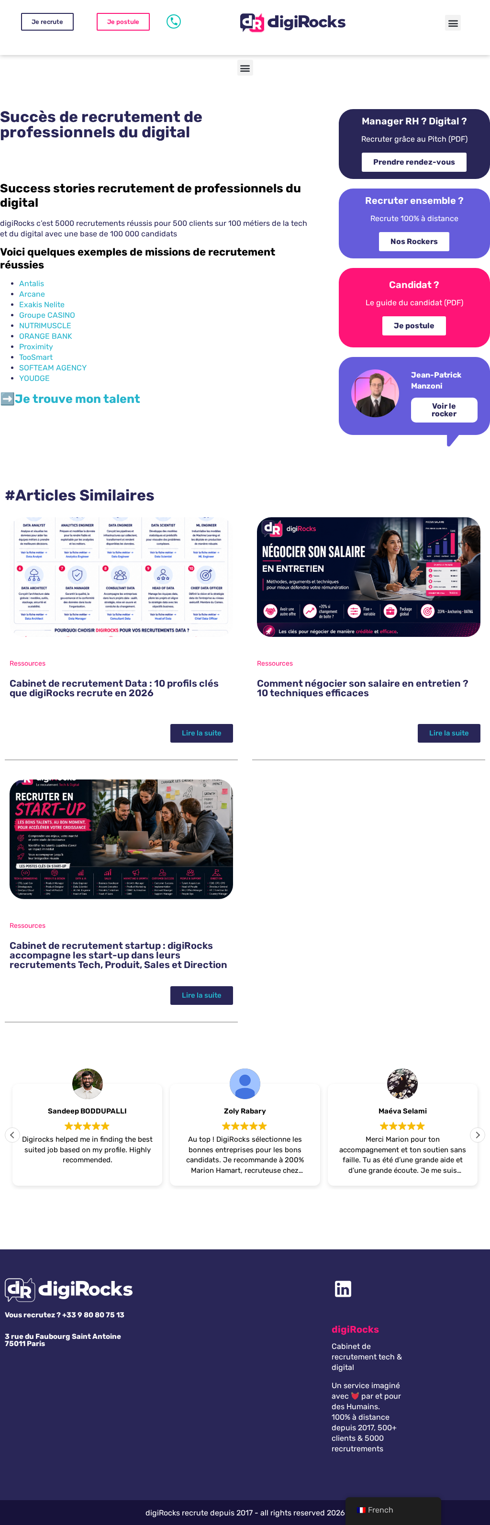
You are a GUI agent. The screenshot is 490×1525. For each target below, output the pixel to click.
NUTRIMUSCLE (45, 325)
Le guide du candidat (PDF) (414, 302)
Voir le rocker (444, 409)
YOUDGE (34, 378)
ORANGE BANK (45, 336)
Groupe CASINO (47, 315)
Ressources (27, 663)
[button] (453, 23)
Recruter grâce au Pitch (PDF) (414, 139)
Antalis (31, 283)
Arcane (32, 294)
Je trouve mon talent (77, 399)
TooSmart (36, 357)
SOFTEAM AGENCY (53, 367)
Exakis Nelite (42, 304)
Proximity (36, 346)
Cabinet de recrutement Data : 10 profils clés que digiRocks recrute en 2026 (114, 688)
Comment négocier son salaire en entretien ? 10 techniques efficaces (362, 688)
